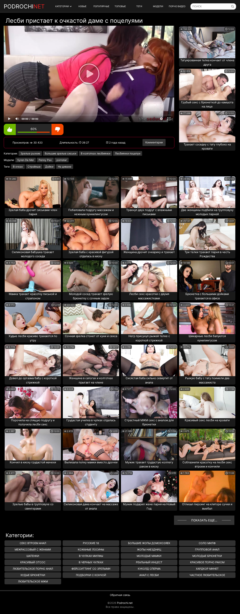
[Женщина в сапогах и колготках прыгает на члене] (91, 360)
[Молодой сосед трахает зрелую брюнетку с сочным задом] (91, 276)
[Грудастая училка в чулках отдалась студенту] (91, 402)
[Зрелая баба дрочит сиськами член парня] (33, 192)
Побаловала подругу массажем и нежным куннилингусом (91, 212)
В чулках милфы (91, 555)
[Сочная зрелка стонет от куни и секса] (91, 318)
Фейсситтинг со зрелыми (90, 568)
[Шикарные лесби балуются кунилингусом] (207, 318)
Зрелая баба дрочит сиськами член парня (32, 212)
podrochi (24, 6)
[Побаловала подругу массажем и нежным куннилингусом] (91, 192)
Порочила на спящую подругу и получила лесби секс (33, 422)
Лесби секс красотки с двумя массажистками (149, 296)
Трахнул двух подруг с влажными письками (149, 212)
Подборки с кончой (91, 575)
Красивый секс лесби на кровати (207, 420)
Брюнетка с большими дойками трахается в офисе (207, 296)
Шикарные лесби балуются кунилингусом (207, 338)
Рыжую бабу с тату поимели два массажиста (207, 380)
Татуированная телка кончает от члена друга (207, 62)
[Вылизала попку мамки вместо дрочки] (91, 444)
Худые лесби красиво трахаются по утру (33, 338)
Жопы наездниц (149, 549)
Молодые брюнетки (207, 555)
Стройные (34, 166)
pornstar (61, 160)
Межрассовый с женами (33, 549)
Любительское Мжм (33, 581)
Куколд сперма (149, 568)
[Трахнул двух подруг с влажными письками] (149, 192)
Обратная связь (120, 595)
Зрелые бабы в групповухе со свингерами (32, 506)
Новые (82, 6)
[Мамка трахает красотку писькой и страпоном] (33, 276)
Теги (139, 6)
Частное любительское (207, 575)
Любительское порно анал (33, 568)
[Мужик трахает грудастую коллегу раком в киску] (149, 444)
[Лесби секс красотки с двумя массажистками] (149, 276)
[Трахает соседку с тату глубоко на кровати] (207, 126)
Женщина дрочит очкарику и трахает (149, 252)
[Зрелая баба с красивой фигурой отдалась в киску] (91, 234)
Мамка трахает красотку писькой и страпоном (33, 296)
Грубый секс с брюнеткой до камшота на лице (207, 104)
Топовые (120, 6)
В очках (18, 166)
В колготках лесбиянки (95, 153)
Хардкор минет (207, 568)
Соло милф (207, 543)
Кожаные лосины (91, 549)
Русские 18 (91, 543)
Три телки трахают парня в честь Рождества (207, 254)
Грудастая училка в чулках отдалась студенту (91, 422)
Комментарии (154, 142)
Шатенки (32, 555)
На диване (64, 166)
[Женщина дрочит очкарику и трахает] (149, 234)
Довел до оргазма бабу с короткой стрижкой (33, 380)
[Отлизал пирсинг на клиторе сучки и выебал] (207, 486)
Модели (158, 6)
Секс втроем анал (33, 543)
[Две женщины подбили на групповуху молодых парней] (207, 192)
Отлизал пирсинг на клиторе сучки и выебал (207, 506)
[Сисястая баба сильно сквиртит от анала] (149, 360)
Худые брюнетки (32, 575)
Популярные (101, 6)
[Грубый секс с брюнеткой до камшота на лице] (207, 84)
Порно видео (177, 6)
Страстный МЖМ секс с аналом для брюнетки (149, 422)
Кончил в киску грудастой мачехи (33, 462)
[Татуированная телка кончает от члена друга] (207, 42)
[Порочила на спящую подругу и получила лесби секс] (33, 402)
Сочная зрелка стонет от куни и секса (91, 336)
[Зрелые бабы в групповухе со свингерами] (33, 486)
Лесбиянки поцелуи (127, 153)
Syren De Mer (25, 160)
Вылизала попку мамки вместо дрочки (91, 462)
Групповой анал (207, 549)
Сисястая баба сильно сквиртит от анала (149, 380)
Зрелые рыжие (30, 153)
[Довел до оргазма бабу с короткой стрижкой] (33, 360)
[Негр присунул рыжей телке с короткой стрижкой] (149, 318)
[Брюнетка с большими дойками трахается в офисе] (207, 276)
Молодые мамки (149, 555)
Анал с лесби (149, 575)
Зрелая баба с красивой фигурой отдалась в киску (90, 254)
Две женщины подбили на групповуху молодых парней (207, 212)
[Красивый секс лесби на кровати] (207, 402)
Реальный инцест (149, 562)
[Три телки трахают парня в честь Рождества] (207, 234)
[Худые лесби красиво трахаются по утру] (33, 318)
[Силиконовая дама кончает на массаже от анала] (91, 486)
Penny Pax (45, 160)
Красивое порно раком (207, 562)
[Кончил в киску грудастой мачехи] (33, 444)
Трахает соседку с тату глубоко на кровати (207, 146)
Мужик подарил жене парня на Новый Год (149, 506)
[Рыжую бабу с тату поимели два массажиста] (207, 360)
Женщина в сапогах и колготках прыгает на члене (91, 380)
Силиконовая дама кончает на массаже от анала (91, 506)
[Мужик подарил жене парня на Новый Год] (149, 486)
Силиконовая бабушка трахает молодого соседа (33, 254)
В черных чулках (91, 562)
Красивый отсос (32, 562)
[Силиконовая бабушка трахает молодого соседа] (33, 234)
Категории (62, 6)
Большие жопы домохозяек (149, 543)
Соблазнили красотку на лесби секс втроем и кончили (207, 464)
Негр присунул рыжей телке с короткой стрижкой (149, 338)
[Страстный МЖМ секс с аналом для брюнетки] (149, 402)
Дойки (49, 166)
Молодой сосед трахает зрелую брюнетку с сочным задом (91, 296)
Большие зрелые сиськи (60, 153)
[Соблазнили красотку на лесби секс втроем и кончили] (207, 444)
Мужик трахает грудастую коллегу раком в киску (149, 464)
